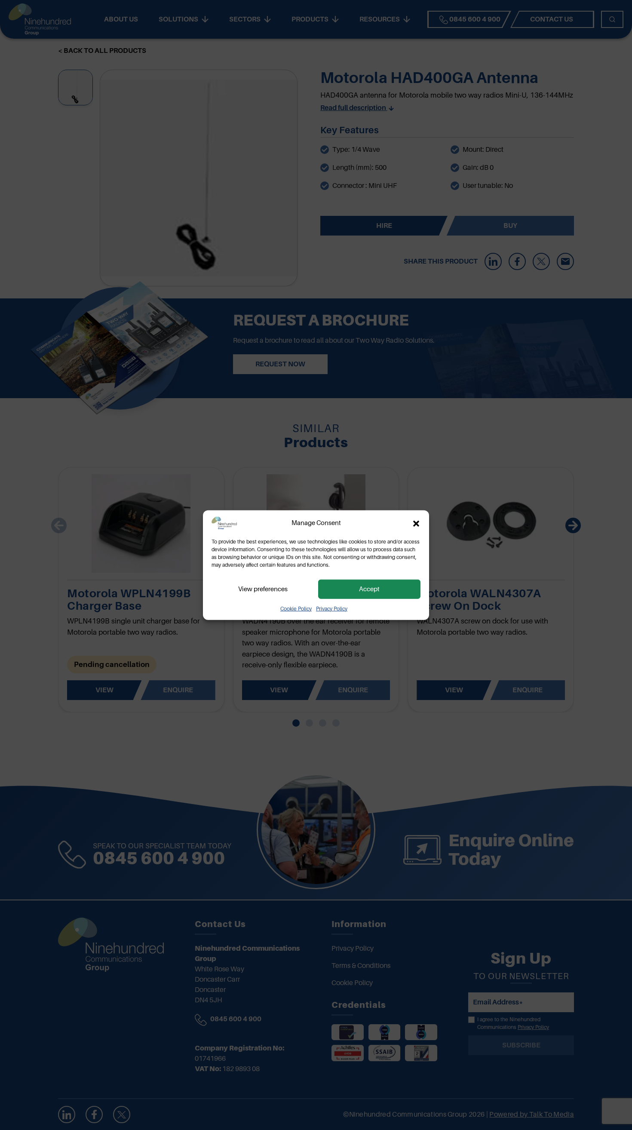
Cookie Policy (296, 608)
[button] (416, 523)
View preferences (263, 589)
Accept (369, 589)
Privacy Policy (331, 608)
